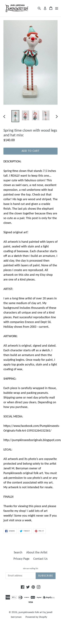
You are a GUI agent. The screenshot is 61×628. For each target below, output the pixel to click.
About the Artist (36, 552)
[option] (15, 116)
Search (18, 552)
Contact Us (40, 558)
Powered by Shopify (36, 617)
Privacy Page (21, 558)
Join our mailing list (30, 569)
